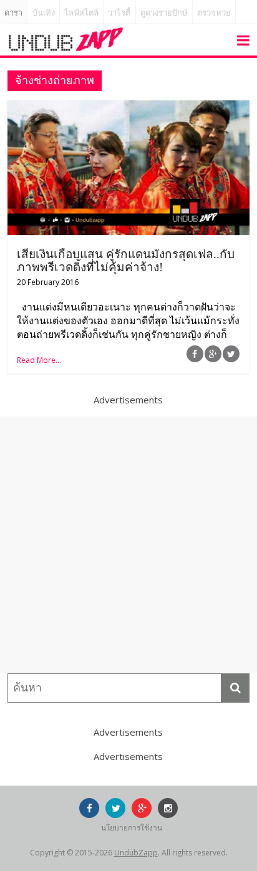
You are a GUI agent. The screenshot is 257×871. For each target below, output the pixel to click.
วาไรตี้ (119, 12)
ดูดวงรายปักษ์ (164, 12)
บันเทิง (43, 12)
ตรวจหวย (214, 12)
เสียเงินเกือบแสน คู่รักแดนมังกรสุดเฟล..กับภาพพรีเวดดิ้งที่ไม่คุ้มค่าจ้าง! (126, 261)
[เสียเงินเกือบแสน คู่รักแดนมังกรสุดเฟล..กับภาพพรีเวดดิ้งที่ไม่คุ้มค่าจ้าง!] (128, 108)
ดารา (13, 12)
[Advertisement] (128, 544)
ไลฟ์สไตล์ (81, 12)
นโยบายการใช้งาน (131, 827)
